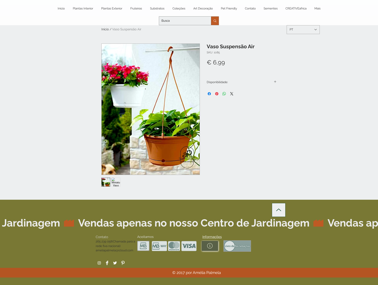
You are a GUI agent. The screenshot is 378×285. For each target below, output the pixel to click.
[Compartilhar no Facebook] (209, 93)
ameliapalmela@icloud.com (114, 250)
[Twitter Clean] (115, 263)
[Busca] (215, 21)
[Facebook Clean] (107, 263)
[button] (212, 237)
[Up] (278, 210)
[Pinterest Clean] (123, 263)
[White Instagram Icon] (99, 263)
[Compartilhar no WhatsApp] (224, 93)
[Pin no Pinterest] (216, 93)
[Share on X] (231, 93)
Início (105, 29)
